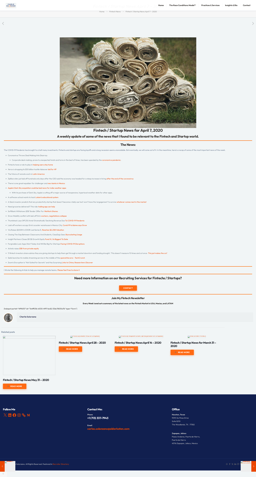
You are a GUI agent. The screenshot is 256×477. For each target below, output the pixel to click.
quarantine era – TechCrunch (72, 258)
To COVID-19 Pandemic (75, 220)
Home (101, 11)
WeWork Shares (51, 211)
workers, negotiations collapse (54, 216)
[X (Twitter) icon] (232, 464)
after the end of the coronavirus (120, 178)
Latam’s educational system (46, 197)
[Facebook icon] (230, 464)
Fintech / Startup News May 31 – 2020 (26, 380)
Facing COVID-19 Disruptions (73, 244)
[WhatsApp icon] (227, 464)
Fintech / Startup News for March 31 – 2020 (193, 344)
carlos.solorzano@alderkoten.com (108, 428)
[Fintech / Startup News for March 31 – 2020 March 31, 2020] (7, 466)
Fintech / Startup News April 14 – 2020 (138, 342)
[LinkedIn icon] (235, 464)
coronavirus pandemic (111, 160)
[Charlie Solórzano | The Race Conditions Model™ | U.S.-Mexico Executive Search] (11, 5)
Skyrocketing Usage (73, 234)
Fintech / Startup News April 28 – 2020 (82, 342)
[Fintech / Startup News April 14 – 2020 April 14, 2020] (248, 466)
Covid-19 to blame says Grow (75, 225)
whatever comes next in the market (131, 202)
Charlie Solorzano (28, 316)
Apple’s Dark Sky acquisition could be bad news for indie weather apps (37, 188)
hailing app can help (46, 206)
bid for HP (52, 169)
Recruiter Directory (61, 464)
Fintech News (115, 11)
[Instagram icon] (238, 464)
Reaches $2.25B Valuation (53, 230)
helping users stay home (43, 165)
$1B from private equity (29, 248)
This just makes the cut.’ (157, 253)
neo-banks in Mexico (56, 183)
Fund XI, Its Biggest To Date (56, 239)
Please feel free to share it (68, 270)
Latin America (39, 174)
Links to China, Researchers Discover (77, 262)
